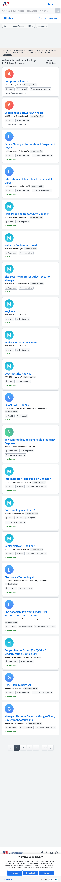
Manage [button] (14, 872)
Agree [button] (46, 872)
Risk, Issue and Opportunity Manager (27, 214)
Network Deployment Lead (21, 245)
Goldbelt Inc (9, 688)
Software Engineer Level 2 (20, 510)
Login (50, 4)
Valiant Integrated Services (15, 408)
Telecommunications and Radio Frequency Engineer (30, 441)
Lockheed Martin (11, 151)
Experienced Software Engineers (24, 112)
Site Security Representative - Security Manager (28, 278)
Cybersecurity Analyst (18, 373)
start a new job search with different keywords (27, 53)
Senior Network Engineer (19, 546)
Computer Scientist (16, 81)
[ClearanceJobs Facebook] (42, 852)
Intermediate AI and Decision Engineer (28, 478)
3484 (44, 747)
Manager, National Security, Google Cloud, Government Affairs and (30, 718)
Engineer (10, 311)
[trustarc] (52, 879)
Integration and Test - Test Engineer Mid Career (28, 180)
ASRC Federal (10, 116)
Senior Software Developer (21, 342)
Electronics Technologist (19, 577)
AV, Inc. (7, 85)
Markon (8, 513)
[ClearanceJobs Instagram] (56, 852)
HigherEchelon (10, 657)
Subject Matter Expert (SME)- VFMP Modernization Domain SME (25, 652)
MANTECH (8, 217)
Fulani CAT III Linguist (17, 405)
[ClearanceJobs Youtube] (51, 852)
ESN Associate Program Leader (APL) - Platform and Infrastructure (27, 613)
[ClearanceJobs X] (47, 852)
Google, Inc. (9, 723)
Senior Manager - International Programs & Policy (30, 145)
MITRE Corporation (12, 482)
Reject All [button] (30, 872)
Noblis (7, 446)
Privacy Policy (8, 879)
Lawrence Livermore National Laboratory (21, 580)
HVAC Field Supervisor (18, 685)
